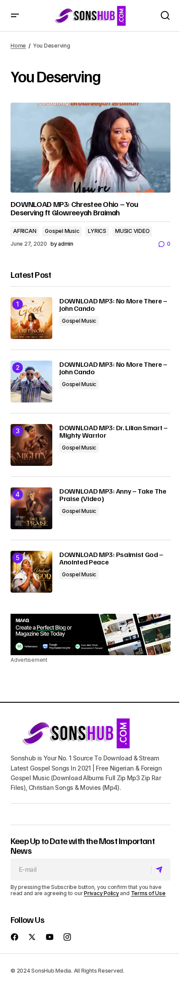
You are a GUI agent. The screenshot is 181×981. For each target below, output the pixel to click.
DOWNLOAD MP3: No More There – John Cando (113, 305)
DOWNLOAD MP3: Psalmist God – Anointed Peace (111, 558)
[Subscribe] (160, 869)
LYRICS (97, 231)
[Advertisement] (90, 634)
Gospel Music (62, 231)
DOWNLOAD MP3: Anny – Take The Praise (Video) (113, 495)
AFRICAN (24, 231)
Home (18, 45)
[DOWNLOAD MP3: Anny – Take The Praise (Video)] (31, 508)
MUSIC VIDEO (132, 231)
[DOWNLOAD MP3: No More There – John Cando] (31, 318)
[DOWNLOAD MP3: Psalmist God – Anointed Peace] (31, 572)
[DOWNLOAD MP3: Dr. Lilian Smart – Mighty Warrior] (31, 445)
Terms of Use (148, 893)
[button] (14, 15)
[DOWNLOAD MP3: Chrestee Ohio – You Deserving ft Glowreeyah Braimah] (90, 148)
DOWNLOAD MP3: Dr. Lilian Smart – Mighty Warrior (113, 431)
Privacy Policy (101, 893)
